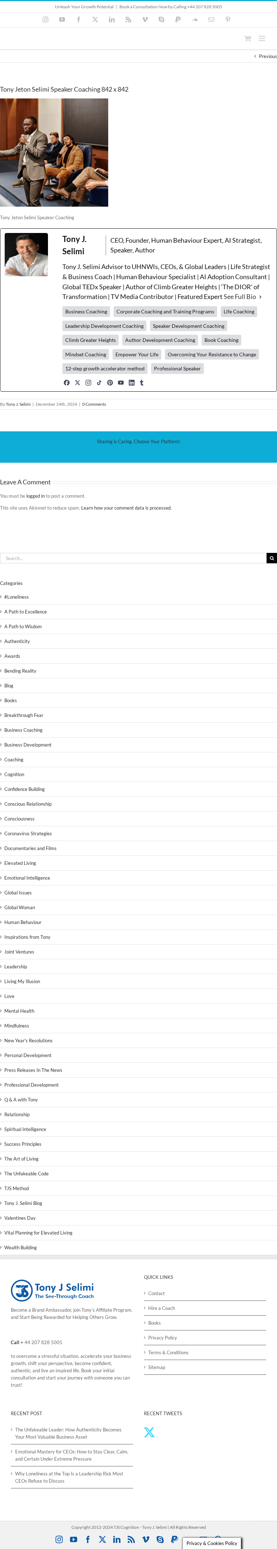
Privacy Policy (162, 1338)
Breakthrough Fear (23, 715)
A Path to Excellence (25, 612)
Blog (8, 685)
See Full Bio (240, 296)
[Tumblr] (141, 382)
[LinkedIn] (131, 382)
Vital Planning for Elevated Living (38, 1233)
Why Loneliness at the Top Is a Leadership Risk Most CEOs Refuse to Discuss (69, 1477)
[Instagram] (88, 382)
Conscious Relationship (28, 804)
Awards (12, 656)
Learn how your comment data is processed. (126, 508)
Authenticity (17, 641)
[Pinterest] (110, 382)
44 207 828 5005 (43, 1342)
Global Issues (18, 892)
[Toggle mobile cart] (247, 38)
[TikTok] (99, 382)
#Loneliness (16, 597)
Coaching (13, 759)
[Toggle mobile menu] (262, 38)
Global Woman (19, 907)
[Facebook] (66, 382)
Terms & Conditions (168, 1352)
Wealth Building (20, 1247)
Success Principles (22, 1144)
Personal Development (28, 1055)
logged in (35, 496)
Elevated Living (20, 863)
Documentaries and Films (30, 848)
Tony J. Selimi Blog (23, 1203)
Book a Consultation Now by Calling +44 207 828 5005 (170, 6)
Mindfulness (16, 1026)
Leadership (15, 966)
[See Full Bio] (260, 297)
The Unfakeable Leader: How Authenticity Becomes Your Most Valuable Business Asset (68, 1433)
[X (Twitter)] (77, 382)
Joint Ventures (19, 952)
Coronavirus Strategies (28, 833)
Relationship (17, 1114)
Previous (268, 56)
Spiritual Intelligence (25, 1129)
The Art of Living (21, 1159)
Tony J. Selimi (18, 404)
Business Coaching (23, 730)
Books (10, 700)
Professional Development (31, 1085)
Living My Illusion (22, 981)
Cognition (14, 774)
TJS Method (16, 1188)
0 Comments (94, 404)
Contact (156, 1293)
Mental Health (19, 1011)
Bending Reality (20, 671)
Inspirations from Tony (27, 937)
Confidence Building (24, 789)
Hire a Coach (161, 1308)
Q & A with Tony (21, 1100)
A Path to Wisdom (23, 626)
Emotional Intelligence (27, 878)
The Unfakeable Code (26, 1173)
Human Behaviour (22, 922)
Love (9, 996)
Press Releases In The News (33, 1070)
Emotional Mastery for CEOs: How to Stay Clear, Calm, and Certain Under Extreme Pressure (71, 1455)
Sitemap (156, 1367)
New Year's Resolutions (28, 1040)
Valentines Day (20, 1218)
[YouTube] (120, 382)
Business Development (28, 745)
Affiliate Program (113, 1310)
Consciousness (19, 819)
